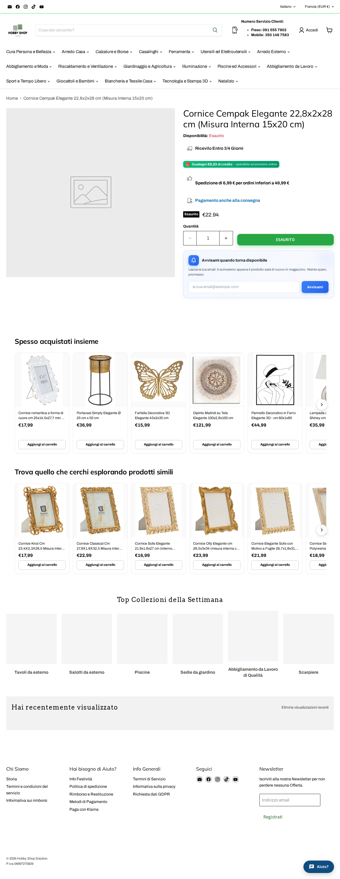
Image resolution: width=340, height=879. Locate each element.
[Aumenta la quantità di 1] (226, 238)
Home (12, 98)
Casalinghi (149, 51)
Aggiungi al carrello (42, 444)
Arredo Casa (74, 51)
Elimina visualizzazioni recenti (305, 707)
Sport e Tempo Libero (26, 81)
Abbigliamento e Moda (27, 66)
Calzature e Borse (112, 51)
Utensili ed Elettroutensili (224, 51)
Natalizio (226, 81)
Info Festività (80, 779)
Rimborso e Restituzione (91, 794)
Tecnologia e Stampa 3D (186, 81)
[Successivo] (321, 404)
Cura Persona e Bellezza (29, 51)
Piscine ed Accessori (237, 66)
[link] (42, 403)
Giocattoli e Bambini (76, 81)
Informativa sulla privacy (154, 786)
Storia (11, 779)
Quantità (191, 226)
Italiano (285, 6)
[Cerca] (215, 30)
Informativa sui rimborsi (26, 800)
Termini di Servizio (149, 779)
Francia (317, 6)
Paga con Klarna (84, 809)
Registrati (273, 816)
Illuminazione (195, 66)
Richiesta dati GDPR (151, 794)
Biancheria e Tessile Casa (129, 81)
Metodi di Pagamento (88, 802)
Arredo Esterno (272, 51)
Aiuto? (323, 866)
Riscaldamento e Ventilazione (86, 66)
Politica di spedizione (88, 786)
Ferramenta (180, 51)
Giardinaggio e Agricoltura (148, 66)
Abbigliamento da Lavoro (290, 66)
